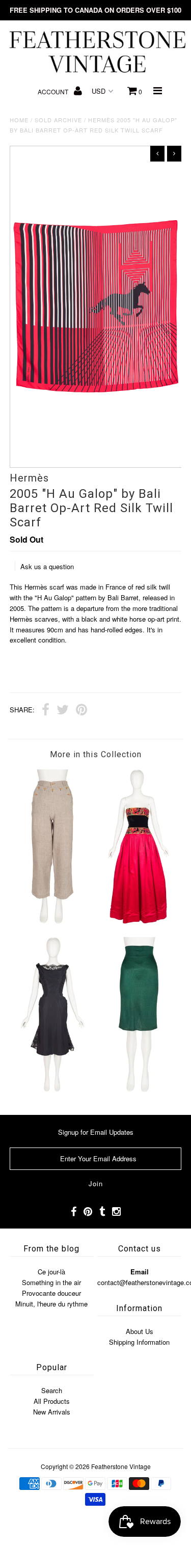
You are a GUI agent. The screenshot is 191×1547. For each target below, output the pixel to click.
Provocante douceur (51, 1293)
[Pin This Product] (81, 710)
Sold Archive (58, 120)
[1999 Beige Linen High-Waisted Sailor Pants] (52, 921)
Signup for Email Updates (95, 1132)
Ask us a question (47, 566)
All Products (52, 1401)
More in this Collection (96, 754)
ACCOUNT (54, 91)
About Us (139, 1331)
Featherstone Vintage (121, 1466)
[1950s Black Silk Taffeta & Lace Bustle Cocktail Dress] (52, 1089)
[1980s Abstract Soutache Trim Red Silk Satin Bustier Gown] (138, 921)
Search (51, 1390)
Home (19, 120)
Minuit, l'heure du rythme (51, 1304)
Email (139, 1271)
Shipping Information (139, 1342)
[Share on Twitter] (63, 710)
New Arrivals (51, 1412)
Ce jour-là (51, 1271)
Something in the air (51, 1282)
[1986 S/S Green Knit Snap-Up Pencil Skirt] (138, 1089)
